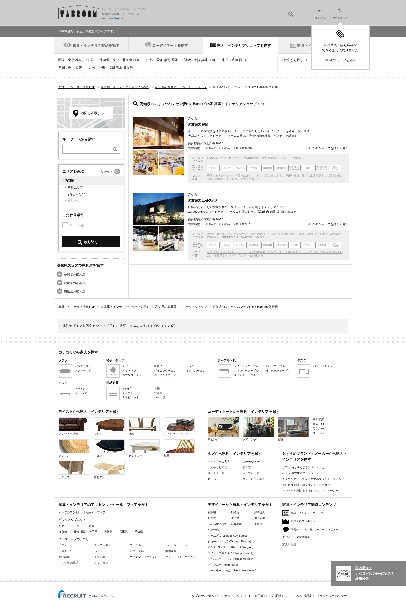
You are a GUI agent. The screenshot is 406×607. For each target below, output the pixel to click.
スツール (127, 366)
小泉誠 (258, 523)
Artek (210, 233)
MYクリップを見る (342, 60)
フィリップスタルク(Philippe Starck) (230, 553)
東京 (71, 60)
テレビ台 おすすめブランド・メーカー (306, 484)
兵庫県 (123, 531)
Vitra (301, 233)
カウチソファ (83, 366)
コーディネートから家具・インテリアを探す (244, 411)
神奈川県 (79, 531)
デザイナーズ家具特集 (296, 537)
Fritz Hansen (269, 157)
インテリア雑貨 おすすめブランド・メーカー (310, 490)
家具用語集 (289, 544)
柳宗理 (212, 512)
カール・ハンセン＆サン (232, 233)
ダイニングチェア (165, 370)
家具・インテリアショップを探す (244, 45)
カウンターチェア (133, 375)
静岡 (167, 60)
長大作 (212, 518)
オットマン (129, 370)
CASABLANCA (216, 157)
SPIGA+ (285, 157)
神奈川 (80, 60)
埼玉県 (93, 531)
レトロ (98, 433)
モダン (98, 455)
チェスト (127, 393)
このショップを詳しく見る (330, 148)
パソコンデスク (323, 366)
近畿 (187, 60)
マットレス (81, 388)
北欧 (131, 433)
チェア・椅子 (102, 545)
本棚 (157, 388)
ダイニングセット (176, 545)
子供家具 (99, 556)
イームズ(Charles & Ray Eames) (228, 535)
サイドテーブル (275, 366)
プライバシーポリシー (332, 595)
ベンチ (190, 366)
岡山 (242, 60)
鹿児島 (128, 68)
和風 (166, 455)
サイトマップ (234, 595)
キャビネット (130, 397)
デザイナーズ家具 (219, 461)
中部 (149, 60)
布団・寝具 (137, 551)
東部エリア (75, 187)
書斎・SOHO (321, 423)
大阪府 (108, 531)
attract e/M (198, 124)
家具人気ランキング (303, 521)
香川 (71, 68)
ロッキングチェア (165, 375)
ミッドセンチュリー (176, 433)
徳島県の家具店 (74, 291)
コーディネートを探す (170, 45)
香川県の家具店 (74, 274)
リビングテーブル (245, 375)
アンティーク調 (68, 433)
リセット (107, 171)
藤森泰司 (236, 523)
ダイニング (250, 439)
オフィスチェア (195, 370)
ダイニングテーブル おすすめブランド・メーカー (313, 478)
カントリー (136, 455)
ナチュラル (65, 477)
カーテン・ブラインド (143, 556)
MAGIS (260, 237)
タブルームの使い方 (205, 595)
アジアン (64, 455)
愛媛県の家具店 (74, 283)
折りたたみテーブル (277, 370)
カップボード (250, 473)
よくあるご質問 (300, 595)
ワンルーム (320, 428)
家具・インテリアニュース (307, 512)
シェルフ (159, 397)
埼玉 (89, 60)
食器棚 (158, 393)
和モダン (99, 477)
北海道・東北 (109, 60)
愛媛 (78, 68)
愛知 (159, 60)
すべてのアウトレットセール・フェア (82, 512)
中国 (225, 60)
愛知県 (139, 531)
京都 (212, 60)
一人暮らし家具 (217, 467)
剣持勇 (235, 512)
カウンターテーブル (246, 370)
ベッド (98, 551)
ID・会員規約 (257, 595)
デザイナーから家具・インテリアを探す (240, 505)
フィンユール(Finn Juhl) (223, 564)
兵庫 (204, 60)
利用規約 (278, 595)
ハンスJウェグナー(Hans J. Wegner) (230, 547)
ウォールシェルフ (253, 478)
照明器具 (64, 556)
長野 (174, 60)
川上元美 (259, 518)
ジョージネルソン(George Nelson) (229, 541)
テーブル (135, 545)
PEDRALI (235, 157)
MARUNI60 (251, 157)
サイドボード (216, 473)
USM (271, 233)
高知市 (73, 194)
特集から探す (294, 60)
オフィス (318, 432)
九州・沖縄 (97, 68)
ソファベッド (83, 370)
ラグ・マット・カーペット (182, 556)
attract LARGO (202, 200)
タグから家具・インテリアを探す (235, 453)
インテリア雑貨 (68, 562)
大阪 (197, 60)
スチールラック (252, 461)
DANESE (247, 237)
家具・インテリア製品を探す (96, 45)
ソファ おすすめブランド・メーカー (304, 467)
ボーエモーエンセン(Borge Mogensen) (232, 570)
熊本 (119, 68)
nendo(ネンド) (217, 523)
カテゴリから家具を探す (78, 352)
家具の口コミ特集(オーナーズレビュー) (315, 529)
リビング (213, 439)
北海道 (127, 60)
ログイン (319, 18)
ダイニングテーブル (246, 366)
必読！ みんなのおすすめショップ (145, 326)
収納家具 (170, 551)
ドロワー (248, 467)
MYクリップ (340, 18)
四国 (61, 68)
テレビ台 (127, 388)
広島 (235, 60)
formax (297, 157)
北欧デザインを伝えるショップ (85, 326)
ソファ (63, 545)
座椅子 (158, 366)
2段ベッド (81, 393)
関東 (61, 60)
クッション (101, 562)
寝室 (280, 439)
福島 (136, 60)
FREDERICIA (230, 237)
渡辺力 (235, 518)
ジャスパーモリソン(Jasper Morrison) (231, 558)
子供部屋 (318, 419)
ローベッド (215, 478)
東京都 (63, 531)
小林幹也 (213, 529)
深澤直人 (259, 512)
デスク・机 (65, 551)
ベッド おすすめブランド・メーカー (304, 473)
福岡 (111, 68)
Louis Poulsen (286, 233)
